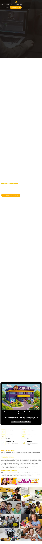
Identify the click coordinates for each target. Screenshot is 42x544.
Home (3, 4)
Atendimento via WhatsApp (22, 421)
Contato (7, 7)
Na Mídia (7, 4)
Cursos (12, 4)
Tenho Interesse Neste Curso (11, 195)
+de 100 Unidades (19, 4)
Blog (3, 7)
